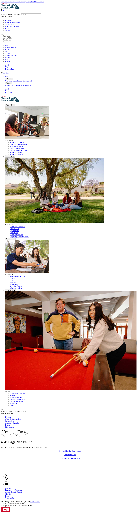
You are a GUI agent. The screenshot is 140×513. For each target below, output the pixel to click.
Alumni (7, 53)
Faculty (7, 49)
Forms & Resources (16, 235)
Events (7, 28)
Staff (7, 51)
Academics (10, 105)
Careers (7, 488)
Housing (8, 20)
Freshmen (13, 278)
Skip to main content (8, 2)
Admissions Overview (17, 276)
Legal (7, 496)
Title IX (8, 494)
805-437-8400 (35, 502)
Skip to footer (39, 2)
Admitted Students (16, 288)
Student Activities (16, 397)
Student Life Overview (17, 393)
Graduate (13, 282)
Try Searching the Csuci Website (70, 451)
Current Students (11, 47)
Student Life (9, 30)
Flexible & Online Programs (19, 150)
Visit (6, 67)
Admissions (10, 239)
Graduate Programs (16, 146)
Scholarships (9, 24)
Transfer (12, 280)
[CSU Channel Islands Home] (10, 8)
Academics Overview (17, 142)
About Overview (11, 55)
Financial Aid (14, 229)
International (14, 284)
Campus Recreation (16, 401)
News (7, 59)
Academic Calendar (12, 26)
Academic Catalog (16, 152)
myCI (7, 46)
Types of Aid (14, 231)
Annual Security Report (13, 492)
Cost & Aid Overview (17, 227)
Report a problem (70, 455)
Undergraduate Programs (18, 144)
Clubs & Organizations (13, 22)
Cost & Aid (9, 156)
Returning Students (16, 286)
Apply (7, 65)
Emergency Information (13, 490)
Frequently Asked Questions (19, 237)
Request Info (9, 69)
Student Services (15, 403)
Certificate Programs (17, 148)
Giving (7, 57)
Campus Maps (10, 498)
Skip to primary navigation (25, 2)
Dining (12, 405)
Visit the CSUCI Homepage (70, 458)
